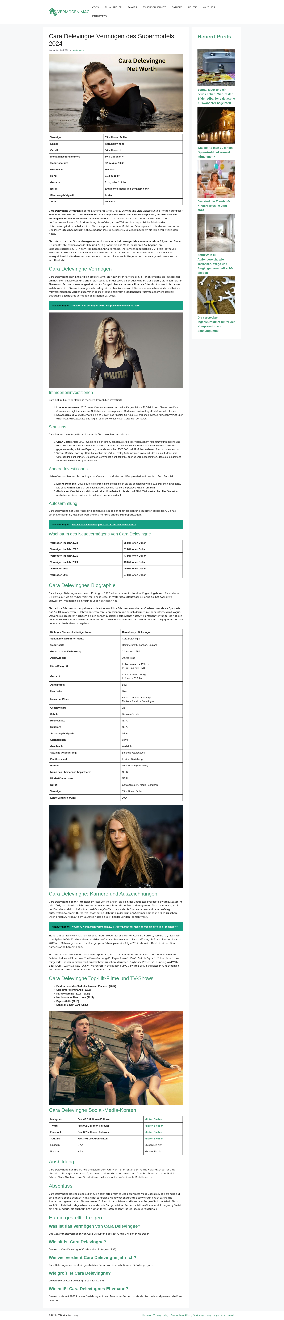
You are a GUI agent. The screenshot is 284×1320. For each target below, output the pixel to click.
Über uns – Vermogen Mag (155, 1315)
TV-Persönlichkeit (154, 7)
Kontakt (231, 1315)
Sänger (132, 7)
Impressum (219, 1315)
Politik (192, 7)
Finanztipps (99, 16)
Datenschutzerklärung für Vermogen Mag (191, 1315)
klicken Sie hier (154, 1119)
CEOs (95, 7)
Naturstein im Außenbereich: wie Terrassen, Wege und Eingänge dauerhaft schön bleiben (215, 263)
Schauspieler (113, 7)
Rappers (177, 7)
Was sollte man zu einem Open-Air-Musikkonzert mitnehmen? (215, 152)
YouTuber (209, 7)
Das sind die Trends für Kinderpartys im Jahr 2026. (213, 206)
